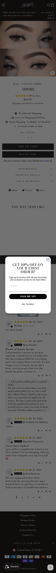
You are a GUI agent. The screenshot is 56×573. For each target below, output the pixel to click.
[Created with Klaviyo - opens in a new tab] (28, 315)
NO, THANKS (28, 304)
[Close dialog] (47, 259)
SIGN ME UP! (28, 296)
